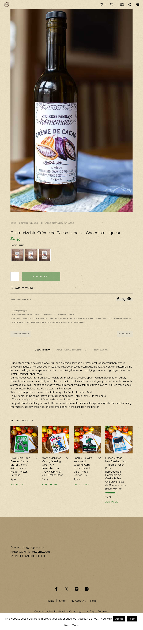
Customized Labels (28, 223)
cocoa (72, 318)
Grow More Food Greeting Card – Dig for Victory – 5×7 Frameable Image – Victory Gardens (20, 466)
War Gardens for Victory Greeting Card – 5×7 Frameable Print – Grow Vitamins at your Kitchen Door (52, 466)
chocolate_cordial (38, 318)
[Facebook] (119, 299)
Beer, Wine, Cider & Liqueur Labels (57, 223)
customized (113, 318)
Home (13, 223)
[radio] (17, 255)
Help (93, 600)
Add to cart (41, 276)
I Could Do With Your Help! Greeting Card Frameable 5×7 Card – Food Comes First (83, 466)
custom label (100, 318)
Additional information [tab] (72, 349)
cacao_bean (22, 318)
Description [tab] (43, 349)
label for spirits (33, 322)
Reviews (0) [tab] (101, 349)
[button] (102, 4)
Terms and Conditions (71, 615)
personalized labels (74, 322)
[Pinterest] (130, 299)
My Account (78, 600)
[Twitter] (124, 299)
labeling (46, 322)
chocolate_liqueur (58, 318)
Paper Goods (57, 322)
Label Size (17, 245)
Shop (62, 600)
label (22, 322)
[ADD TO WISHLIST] (36, 457)
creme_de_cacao (84, 318)
